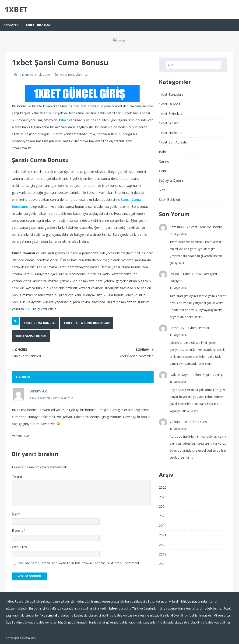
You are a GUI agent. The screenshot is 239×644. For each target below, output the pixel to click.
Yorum (17, 476)
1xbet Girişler (169, 123)
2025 (162, 497)
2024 (162, 506)
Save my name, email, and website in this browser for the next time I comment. (78, 563)
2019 (162, 554)
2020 (162, 544)
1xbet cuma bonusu (39, 323)
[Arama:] (193, 65)
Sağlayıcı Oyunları (172, 180)
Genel (163, 171)
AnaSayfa (11, 25)
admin (47, 74)
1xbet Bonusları (70, 74)
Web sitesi (20, 547)
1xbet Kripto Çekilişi (208, 374)
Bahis (163, 152)
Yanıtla (22, 435)
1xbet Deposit (169, 104)
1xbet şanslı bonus (30, 336)
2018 (162, 564)
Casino (164, 161)
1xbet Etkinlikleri (171, 113)
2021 (162, 535)
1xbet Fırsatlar (38, 25)
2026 (162, 487)
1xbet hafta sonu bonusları (87, 323)
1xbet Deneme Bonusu (207, 227)
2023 (162, 516)
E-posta (18, 530)
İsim (15, 514)
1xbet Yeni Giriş (195, 421)
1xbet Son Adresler (173, 142)
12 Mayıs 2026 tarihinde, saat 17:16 (50, 398)
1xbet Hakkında (170, 132)
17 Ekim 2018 (27, 74)
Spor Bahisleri (169, 199)
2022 (162, 525)
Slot (162, 190)
